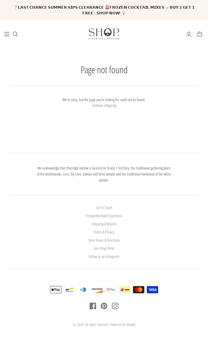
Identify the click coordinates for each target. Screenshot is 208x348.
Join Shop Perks (104, 248)
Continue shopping (104, 105)
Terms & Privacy (104, 232)
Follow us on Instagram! (104, 256)
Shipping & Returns (104, 223)
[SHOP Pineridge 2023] (6, 34)
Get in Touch (104, 207)
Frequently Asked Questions (104, 215)
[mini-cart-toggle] (199, 34)
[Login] (189, 34)
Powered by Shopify (122, 324)
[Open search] (15, 34)
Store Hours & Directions (104, 240)
